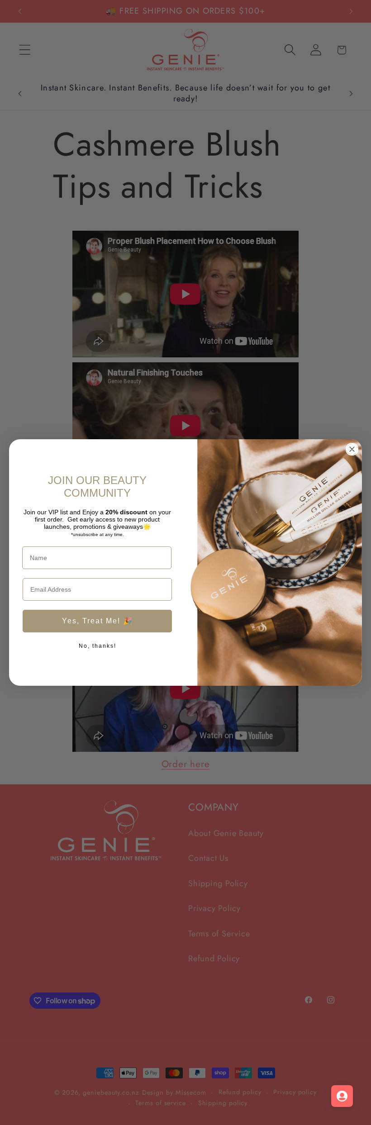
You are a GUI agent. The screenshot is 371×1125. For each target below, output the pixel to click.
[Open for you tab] (342, 1096)
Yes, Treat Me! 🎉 (97, 621)
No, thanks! (97, 646)
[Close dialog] (352, 449)
